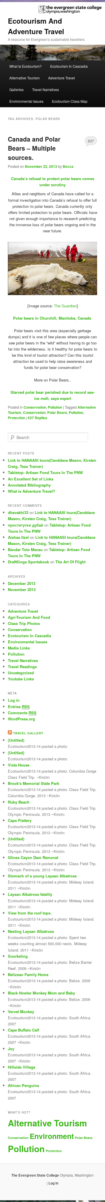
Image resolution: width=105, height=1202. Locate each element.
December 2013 (21, 583)
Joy (11, 1048)
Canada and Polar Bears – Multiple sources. (34, 148)
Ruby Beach (18, 802)
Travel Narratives (45, 89)
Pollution (55, 407)
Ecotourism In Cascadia (69, 66)
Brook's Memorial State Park (33, 783)
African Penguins (23, 1085)
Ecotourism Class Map (70, 101)
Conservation (35, 407)
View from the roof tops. (30, 913)
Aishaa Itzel (18, 537)
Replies (37, 417)
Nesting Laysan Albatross (31, 931)
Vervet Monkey (21, 1011)
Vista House (18, 765)
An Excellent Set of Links (30, 479)
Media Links (19, 648)
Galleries (16, 89)
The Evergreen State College (35, 1175)
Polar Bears (57, 412)
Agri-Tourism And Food (29, 617)
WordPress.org (21, 719)
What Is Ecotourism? (25, 66)
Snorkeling (18, 956)
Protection (16, 417)
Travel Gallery (28, 733)
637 (91, 141)
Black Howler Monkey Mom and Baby (41, 993)
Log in (14, 700)
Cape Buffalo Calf (23, 1030)
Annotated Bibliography (29, 485)
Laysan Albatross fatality (30, 894)
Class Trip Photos (24, 623)
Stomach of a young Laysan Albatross (42, 876)
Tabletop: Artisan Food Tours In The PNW (45, 472)
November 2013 (22, 589)
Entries (19, 706)
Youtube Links (21, 679)
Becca (68, 166)
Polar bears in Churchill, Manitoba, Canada (52, 318)
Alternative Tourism (24, 77)
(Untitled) (16, 740)
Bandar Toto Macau (25, 549)
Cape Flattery (20, 820)
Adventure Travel (61, 77)
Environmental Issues (26, 101)
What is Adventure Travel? (31, 491)
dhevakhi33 (18, 512)
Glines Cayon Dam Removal (33, 857)
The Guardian (65, 306)
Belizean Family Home (28, 974)
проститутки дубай (25, 525)
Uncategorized (21, 672)
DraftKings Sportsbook (28, 562)
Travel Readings (22, 666)
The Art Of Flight (70, 562)
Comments (22, 712)
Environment (52, 1136)
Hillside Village (21, 1067)
